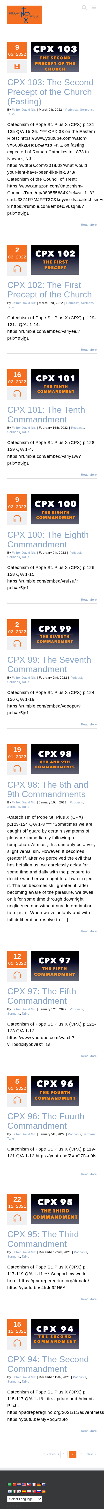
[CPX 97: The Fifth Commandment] (55, 966)
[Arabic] (9, 1484)
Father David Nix (24, 109)
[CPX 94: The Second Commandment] (55, 1334)
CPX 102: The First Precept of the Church (55, 253)
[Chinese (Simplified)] (14, 1484)
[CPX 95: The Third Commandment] (55, 1209)
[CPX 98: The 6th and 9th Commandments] (55, 759)
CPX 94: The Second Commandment (55, 1327)
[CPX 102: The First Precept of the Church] (55, 260)
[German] (38, 1484)
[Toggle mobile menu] (94, 7)
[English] (24, 1484)
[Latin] (24, 1492)
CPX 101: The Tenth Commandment (55, 378)
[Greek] (43, 1484)
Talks (11, 114)
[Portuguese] (33, 1492)
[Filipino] (29, 1484)
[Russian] (38, 1492)
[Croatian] (19, 1484)
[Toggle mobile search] (84, 7)
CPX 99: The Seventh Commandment (55, 628)
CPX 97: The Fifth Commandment (55, 959)
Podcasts (71, 109)
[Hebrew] (9, 1492)
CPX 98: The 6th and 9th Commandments (55, 752)
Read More (89, 224)
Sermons (86, 109)
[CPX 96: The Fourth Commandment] (55, 1091)
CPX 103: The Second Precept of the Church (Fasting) (55, 48)
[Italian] (14, 1492)
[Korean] (19, 1492)
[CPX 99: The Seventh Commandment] (55, 634)
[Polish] (29, 1492)
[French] (33, 1484)
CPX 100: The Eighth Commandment (55, 503)
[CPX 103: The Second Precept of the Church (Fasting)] (55, 57)
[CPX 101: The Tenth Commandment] (55, 384)
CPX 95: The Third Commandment (55, 1202)
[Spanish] (43, 1492)
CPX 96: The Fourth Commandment (55, 1084)
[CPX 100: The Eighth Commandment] (55, 509)
